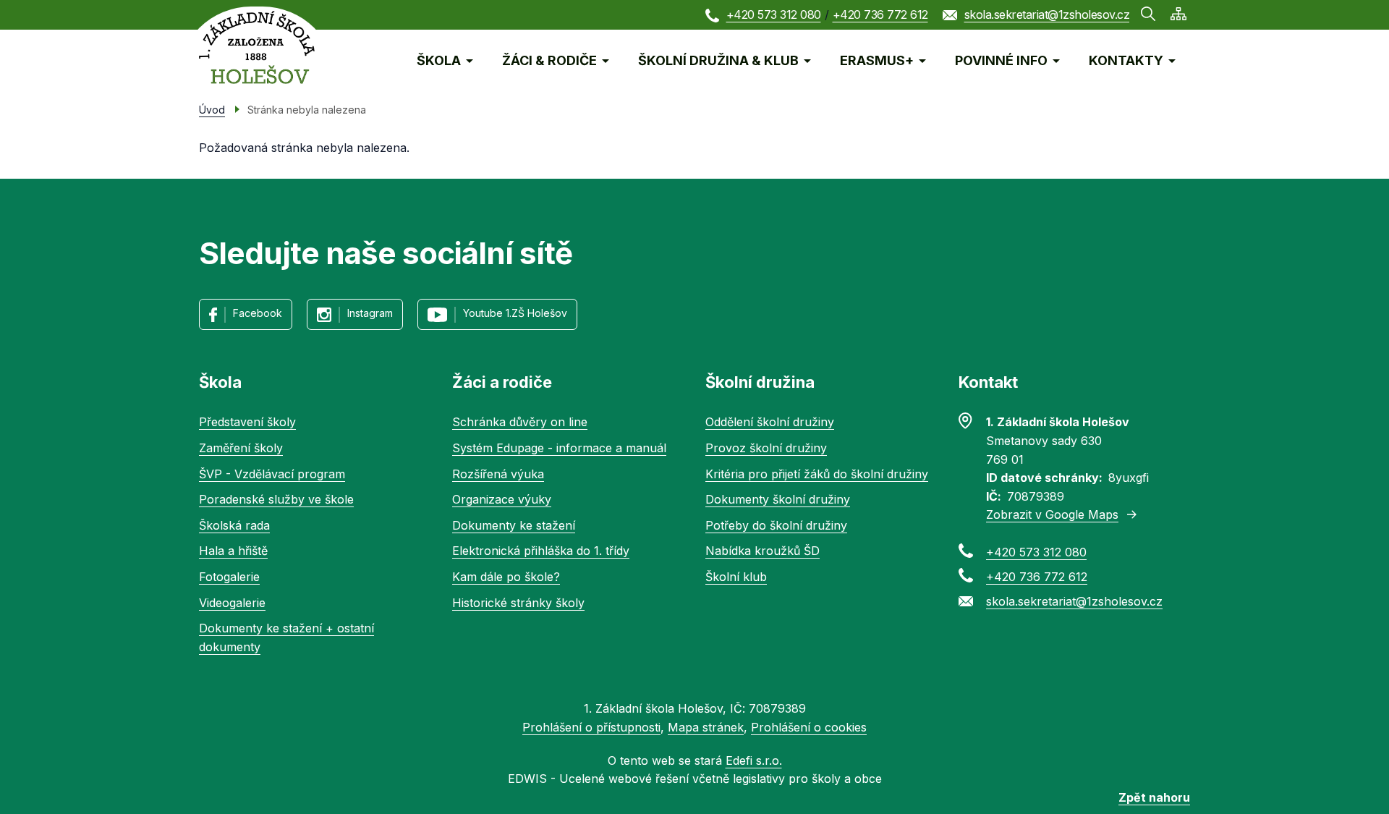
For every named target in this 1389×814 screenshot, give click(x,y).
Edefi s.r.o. (754, 760)
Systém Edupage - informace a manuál (559, 448)
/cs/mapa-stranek (1178, 14)
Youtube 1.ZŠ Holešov (515, 313)
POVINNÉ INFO (1001, 60)
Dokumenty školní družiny (777, 499)
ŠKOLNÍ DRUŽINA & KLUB (718, 60)
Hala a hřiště (233, 550)
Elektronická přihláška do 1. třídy (540, 550)
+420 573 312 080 (773, 14)
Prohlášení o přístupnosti (591, 727)
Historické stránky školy (518, 602)
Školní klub (736, 576)
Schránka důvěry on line (519, 422)
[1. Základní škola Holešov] (257, 47)
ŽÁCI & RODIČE (549, 60)
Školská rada (234, 525)
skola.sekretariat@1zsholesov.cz (1047, 14)
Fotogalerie (229, 576)
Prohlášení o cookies (809, 727)
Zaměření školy (241, 448)
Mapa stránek (706, 727)
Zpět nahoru (1154, 797)
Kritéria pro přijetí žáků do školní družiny (816, 474)
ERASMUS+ (877, 60)
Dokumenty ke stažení (513, 525)
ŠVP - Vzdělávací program (272, 474)
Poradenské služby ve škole (276, 499)
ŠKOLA (439, 60)
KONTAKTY (1126, 60)
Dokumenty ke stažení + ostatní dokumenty (286, 637)
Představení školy (247, 422)
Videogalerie (232, 602)
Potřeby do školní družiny (776, 525)
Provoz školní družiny (766, 448)
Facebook (257, 313)
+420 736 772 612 (880, 14)
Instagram (370, 313)
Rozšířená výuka (498, 474)
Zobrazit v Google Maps (1052, 514)
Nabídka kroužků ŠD (762, 550)
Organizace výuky (501, 499)
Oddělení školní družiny (769, 422)
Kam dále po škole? (506, 576)
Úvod (212, 109)
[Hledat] (1148, 14)
